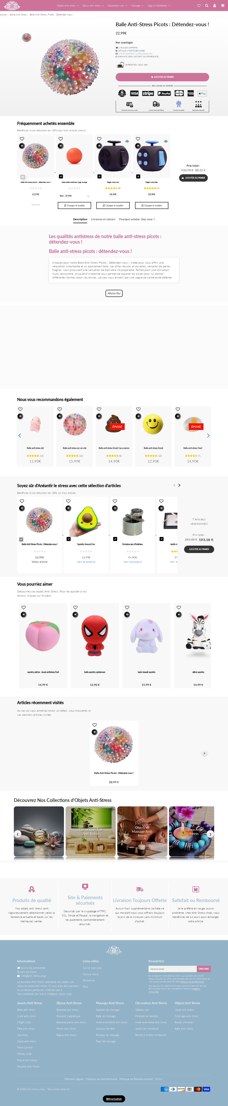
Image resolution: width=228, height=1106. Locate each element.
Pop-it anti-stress (27, 1060)
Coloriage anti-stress (186, 1016)
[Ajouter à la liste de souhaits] (20, 409)
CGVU (158, 1078)
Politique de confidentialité (192, 981)
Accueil (3, 14)
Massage (135, 5)
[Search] (206, 5)
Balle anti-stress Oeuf (192, 448)
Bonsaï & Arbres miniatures (150, 1034)
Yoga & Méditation (157, 5)
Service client (90, 974)
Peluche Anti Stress (28, 1066)
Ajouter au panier (195, 178)
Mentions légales (74, 1078)
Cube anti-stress (26, 1016)
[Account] (214, 5)
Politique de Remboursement (136, 1078)
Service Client (29, 971)
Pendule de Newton (146, 1016)
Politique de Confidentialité (101, 1078)
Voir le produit (86, 561)
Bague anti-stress (66, 1034)
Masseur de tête (105, 1028)
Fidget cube (24, 1022)
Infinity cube (24, 1053)
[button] (23, 753)
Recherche (89, 980)
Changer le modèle (76, 205)
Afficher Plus (114, 293)
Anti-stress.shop (36, 1089)
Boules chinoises (184, 1022)
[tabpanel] (27, 38)
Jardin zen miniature (147, 1028)
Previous (20, 435)
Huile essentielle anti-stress (112, 1022)
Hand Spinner (25, 1047)
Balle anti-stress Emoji (153, 448)
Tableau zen (142, 1009)
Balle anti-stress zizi (35, 448)
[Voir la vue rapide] (20, 416)
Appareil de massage (108, 1009)
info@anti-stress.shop (33, 975)
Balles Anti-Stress (18, 14)
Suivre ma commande (33, 967)
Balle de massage (106, 1016)
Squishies (22, 1034)
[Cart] (222, 5)
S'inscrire (204, 969)
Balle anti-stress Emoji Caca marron (114, 448)
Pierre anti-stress (66, 1028)
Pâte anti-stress (26, 1028)
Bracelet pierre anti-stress (71, 1022)
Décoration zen (116, 5)
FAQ (85, 986)
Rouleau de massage (107, 1034)
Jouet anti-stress (26, 1041)
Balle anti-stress (26, 1009)
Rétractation (114, 1098)
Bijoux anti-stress (92, 5)
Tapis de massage (106, 1041)
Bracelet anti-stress (68, 1009)
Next (208, 435)
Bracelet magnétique (68, 1016)
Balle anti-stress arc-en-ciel (74, 448)
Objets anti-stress (66, 5)
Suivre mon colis (92, 967)
